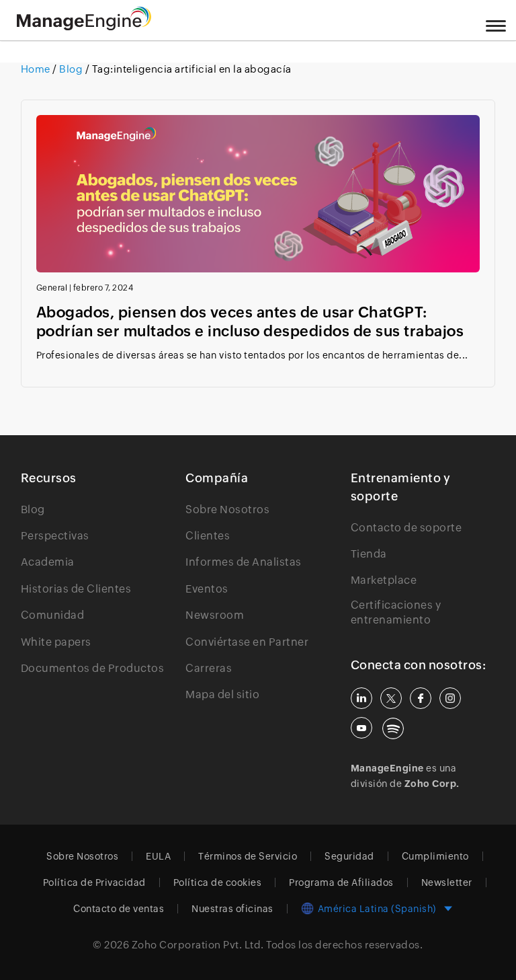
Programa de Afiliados (341, 882)
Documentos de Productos (93, 668)
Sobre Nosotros (227, 509)
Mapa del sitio (222, 694)
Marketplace (384, 580)
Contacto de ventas (118, 908)
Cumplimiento (435, 856)
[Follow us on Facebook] (420, 698)
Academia (48, 562)
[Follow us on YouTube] (361, 728)
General (52, 288)
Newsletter (446, 882)
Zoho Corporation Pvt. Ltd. (198, 944)
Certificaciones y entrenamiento (396, 612)
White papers (56, 642)
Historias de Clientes (76, 588)
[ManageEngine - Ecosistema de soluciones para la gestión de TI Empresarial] (84, 26)
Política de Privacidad (94, 882)
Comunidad (53, 615)
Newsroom (214, 615)
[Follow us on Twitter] (391, 698)
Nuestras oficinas (232, 908)
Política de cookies (217, 882)
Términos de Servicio (247, 856)
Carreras (208, 668)
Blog (71, 69)
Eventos (206, 588)
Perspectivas (55, 535)
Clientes (207, 535)
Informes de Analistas (243, 562)
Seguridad (349, 856)
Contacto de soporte (406, 527)
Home (37, 69)
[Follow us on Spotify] (393, 728)
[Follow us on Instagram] (450, 698)
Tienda (369, 554)
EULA (158, 856)
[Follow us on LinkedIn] (361, 698)
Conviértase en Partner (246, 642)
